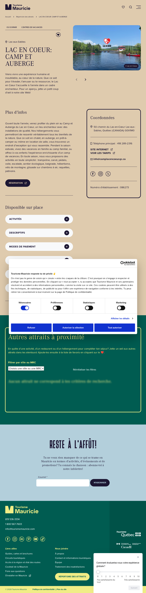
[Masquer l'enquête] (138, 557)
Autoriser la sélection (73, 327)
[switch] (57, 308)
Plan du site (61, 589)
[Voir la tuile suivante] (85, 79)
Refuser (31, 327)
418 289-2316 (124, 143)
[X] (108, 173)
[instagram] (14, 539)
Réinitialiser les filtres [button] (84, 369)
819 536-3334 (12, 519)
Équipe (58, 562)
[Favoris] (123, 7)
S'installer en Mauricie (16, 575)
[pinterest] (28, 539)
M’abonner (100, 482)
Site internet (99, 149)
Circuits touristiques (15, 558)
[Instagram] (100, 173)
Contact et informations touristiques (73, 558)
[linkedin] (21, 539)
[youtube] (35, 539)
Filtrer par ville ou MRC (22, 362)
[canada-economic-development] (129, 545)
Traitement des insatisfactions (70, 566)
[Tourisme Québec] (129, 534)
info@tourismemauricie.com (20, 529)
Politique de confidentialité (44, 589)
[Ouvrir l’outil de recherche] (130, 7)
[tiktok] (42, 539)
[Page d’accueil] (17, 7)
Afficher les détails (120, 318)
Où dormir (12, 27)
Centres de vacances (31, 27)
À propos (59, 553)
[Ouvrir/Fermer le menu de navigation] (138, 7)
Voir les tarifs (100, 153)
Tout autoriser (115, 327)
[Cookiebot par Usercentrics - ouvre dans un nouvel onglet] (122, 263)
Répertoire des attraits (72, 576)
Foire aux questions (15, 571)
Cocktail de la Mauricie (16, 566)
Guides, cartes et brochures (19, 553)
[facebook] (7, 539)
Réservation (16, 183)
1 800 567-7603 (13, 524)
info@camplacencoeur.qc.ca (108, 159)
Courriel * (42, 477)
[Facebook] (92, 173)
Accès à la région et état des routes (22, 562)
